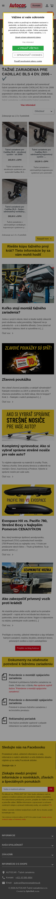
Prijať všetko (28, 48)
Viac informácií (28, 42)
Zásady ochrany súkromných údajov (28, 37)
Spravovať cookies (28, 55)
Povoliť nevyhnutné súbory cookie (28, 61)
